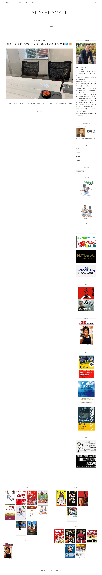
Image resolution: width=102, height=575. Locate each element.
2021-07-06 (37, 40)
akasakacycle (51, 12)
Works (19, 2)
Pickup (26, 2)
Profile (33, 2)
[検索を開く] (95, 2)
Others (78, 152)
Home (7, 2)
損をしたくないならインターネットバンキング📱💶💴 (39, 44)
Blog (13, 2)
